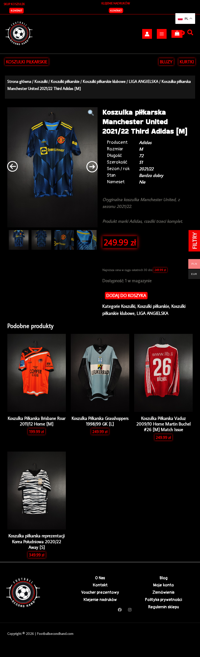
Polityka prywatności (163, 599)
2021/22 (146, 169)
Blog (164, 577)
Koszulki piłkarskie (65, 81)
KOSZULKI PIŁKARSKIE (26, 62)
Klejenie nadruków (100, 599)
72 (141, 155)
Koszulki (41, 81)
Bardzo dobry (151, 175)
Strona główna (19, 81)
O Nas (100, 577)
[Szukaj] (190, 32)
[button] (16, 10)
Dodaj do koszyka (126, 295)
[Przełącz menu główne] (162, 34)
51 (141, 162)
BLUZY (166, 62)
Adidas (145, 142)
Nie (142, 182)
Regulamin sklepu (163, 606)
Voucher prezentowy (100, 592)
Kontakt (116, 10)
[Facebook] (120, 610)
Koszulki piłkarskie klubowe (104, 81)
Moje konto (163, 585)
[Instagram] (130, 610)
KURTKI (187, 62)
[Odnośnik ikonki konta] (147, 34)
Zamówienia (163, 592)
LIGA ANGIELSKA (143, 81)
